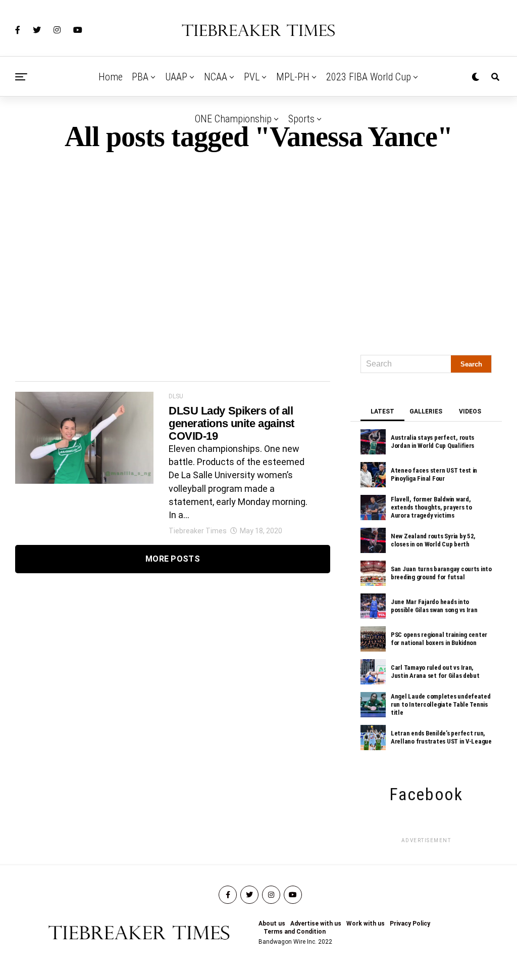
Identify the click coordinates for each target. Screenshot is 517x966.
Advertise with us (315, 923)
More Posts (172, 559)
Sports (301, 119)
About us (271, 923)
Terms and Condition (295, 931)
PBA (140, 77)
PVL (252, 77)
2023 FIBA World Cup (368, 77)
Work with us (365, 923)
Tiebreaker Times (198, 531)
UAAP (176, 77)
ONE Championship (233, 119)
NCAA (215, 77)
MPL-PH (292, 77)
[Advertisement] (258, 248)
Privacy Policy (410, 923)
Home (110, 77)
